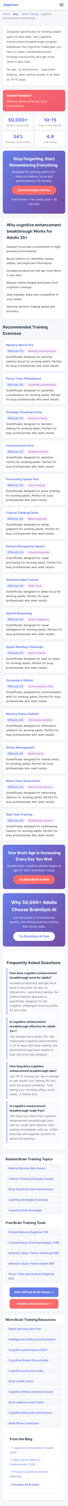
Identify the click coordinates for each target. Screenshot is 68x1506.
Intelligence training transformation (32, 1339)
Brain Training (30, 13)
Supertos (10, 5)
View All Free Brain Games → (34, 1292)
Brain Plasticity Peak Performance (31, 1189)
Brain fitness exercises (24, 1423)
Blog (15, 14)
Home (6, 13)
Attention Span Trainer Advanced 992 (34, 1253)
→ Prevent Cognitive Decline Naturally (29, 1474)
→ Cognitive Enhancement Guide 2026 (31, 1450)
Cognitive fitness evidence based (31, 1391)
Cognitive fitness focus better (28, 1360)
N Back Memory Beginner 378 (28, 1232)
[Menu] (62, 4)
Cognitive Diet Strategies (25, 1210)
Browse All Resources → (34, 1303)
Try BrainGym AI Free (34, 936)
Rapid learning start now (25, 1329)
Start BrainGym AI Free (34, 190)
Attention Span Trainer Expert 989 (31, 1263)
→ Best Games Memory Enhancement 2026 (25, 1462)
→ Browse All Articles (24, 1484)
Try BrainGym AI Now (34, 879)
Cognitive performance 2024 (28, 1350)
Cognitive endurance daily (26, 1371)
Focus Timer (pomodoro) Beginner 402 (31, 1276)
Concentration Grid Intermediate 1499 (34, 1242)
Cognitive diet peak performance (30, 1412)
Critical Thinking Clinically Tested (31, 1179)
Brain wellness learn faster (26, 1402)
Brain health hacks (21, 1381)
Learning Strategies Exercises (28, 1199)
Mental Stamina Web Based (27, 1168)
